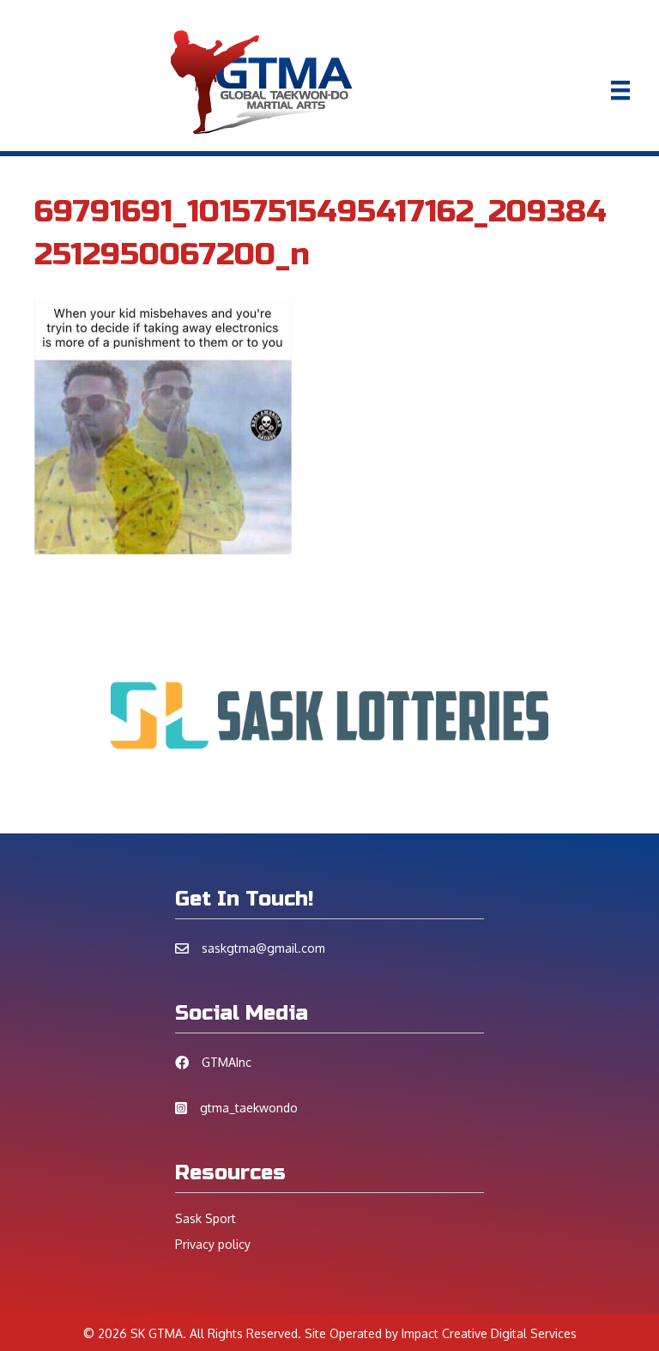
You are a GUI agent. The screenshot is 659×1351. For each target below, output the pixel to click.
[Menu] (620, 90)
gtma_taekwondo (249, 1107)
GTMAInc (226, 1062)
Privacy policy (213, 1244)
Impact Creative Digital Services (489, 1333)
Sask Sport (205, 1218)
